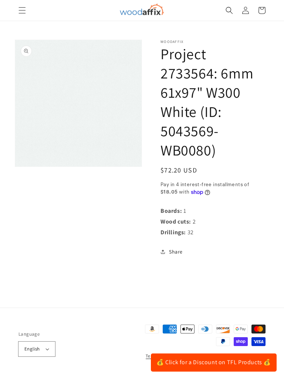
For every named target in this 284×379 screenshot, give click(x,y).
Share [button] (176, 251)
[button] (22, 10)
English (32, 349)
